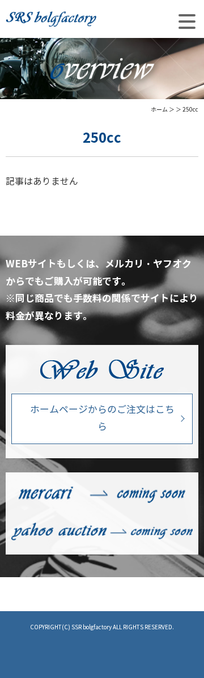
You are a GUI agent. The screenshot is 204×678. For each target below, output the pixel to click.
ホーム (159, 109)
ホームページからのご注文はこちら (102, 418)
